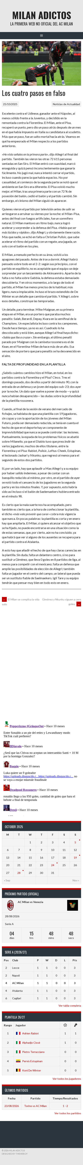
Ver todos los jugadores (67, 1078)
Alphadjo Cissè (31, 1042)
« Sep (7, 880)
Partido (35, 1098)
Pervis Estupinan (32, 1061)
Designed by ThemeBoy (15, 1153)
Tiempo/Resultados (65, 1098)
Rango (8, 1025)
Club (15, 960)
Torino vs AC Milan (35, 1106)
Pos (6, 960)
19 (75, 857)
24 (52, 865)
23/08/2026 (11, 1106)
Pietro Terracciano (33, 1051)
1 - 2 (65, 1106)
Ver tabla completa (69, 1005)
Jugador (20, 1025)
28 (18, 872)
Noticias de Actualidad (66, 104)
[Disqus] (41, 663)
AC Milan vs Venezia (30, 902)
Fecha (11, 1098)
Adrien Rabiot (30, 1033)
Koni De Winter (31, 1070)
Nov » (76, 880)
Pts (75, 960)
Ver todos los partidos (67, 1113)
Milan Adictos (41, 15)
